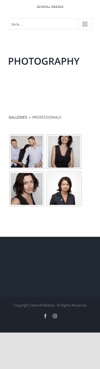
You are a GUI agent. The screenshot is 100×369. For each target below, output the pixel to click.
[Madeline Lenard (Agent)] (64, 152)
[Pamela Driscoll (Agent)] (64, 189)
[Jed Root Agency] (27, 152)
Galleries (18, 117)
